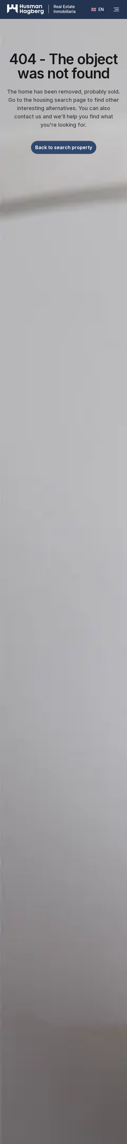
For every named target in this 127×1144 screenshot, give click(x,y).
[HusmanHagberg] (41, 9)
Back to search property (63, 147)
